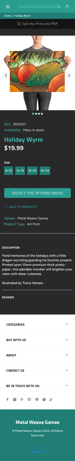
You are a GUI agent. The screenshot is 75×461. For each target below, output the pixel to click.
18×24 (45, 170)
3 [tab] (39, 114)
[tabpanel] (37, 73)
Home (7, 15)
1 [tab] (33, 114)
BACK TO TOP (37, 452)
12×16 (20, 170)
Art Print (33, 224)
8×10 (8, 170)
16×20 (32, 170)
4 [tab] (42, 114)
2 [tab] (36, 114)
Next (69, 75)
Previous (6, 75)
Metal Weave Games (33, 218)
